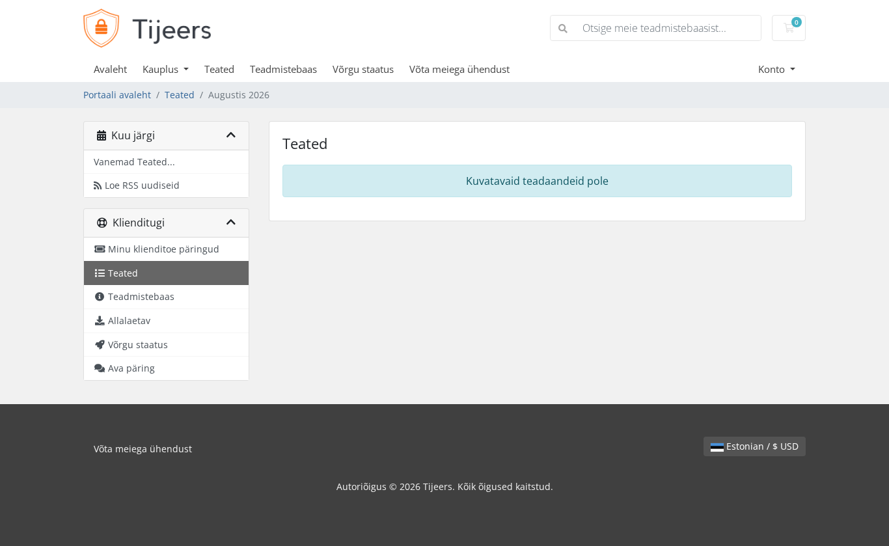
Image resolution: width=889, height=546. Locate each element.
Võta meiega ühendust (459, 68)
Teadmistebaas (283, 68)
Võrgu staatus (363, 68)
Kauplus (162, 68)
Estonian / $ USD (761, 446)
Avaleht (110, 68)
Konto (772, 68)
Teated (219, 68)
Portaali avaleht (117, 95)
